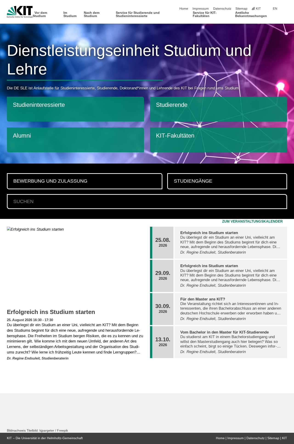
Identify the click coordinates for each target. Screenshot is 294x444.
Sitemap (241, 8)
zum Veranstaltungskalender (252, 221)
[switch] (285, 9)
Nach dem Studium (91, 14)
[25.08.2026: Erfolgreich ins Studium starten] (75, 266)
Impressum (200, 8)
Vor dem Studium (40, 14)
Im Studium (69, 14)
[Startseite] (285, 16)
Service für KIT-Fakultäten (205, 14)
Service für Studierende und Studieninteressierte (138, 14)
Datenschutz (222, 8)
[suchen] (281, 202)
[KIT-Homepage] (20, 12)
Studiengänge (193, 181)
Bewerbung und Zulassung (50, 181)
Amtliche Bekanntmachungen (251, 14)
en (275, 8)
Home (183, 8)
